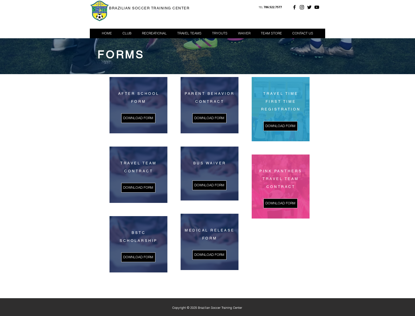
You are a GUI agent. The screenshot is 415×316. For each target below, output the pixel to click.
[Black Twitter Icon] (309, 7)
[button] (154, 33)
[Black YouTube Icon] (317, 7)
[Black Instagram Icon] (302, 7)
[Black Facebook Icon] (294, 7)
